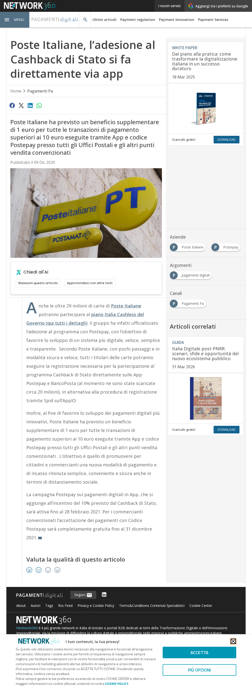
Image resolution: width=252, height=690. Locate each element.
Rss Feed (65, 605)
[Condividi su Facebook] (12, 105)
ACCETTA (199, 652)
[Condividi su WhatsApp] (39, 105)
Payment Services (213, 19)
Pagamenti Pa (40, 91)
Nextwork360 (27, 628)
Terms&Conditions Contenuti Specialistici (152, 605)
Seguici (80, 594)
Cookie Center (200, 605)
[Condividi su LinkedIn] (30, 105)
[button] (15, 20)
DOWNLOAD (227, 139)
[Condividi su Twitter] (21, 105)
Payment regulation (137, 19)
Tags (49, 605)
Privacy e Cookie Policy (96, 605)
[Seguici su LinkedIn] (104, 595)
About (21, 605)
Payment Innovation (176, 19)
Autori (35, 605)
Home (15, 91)
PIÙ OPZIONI (199, 670)
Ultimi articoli (104, 19)
